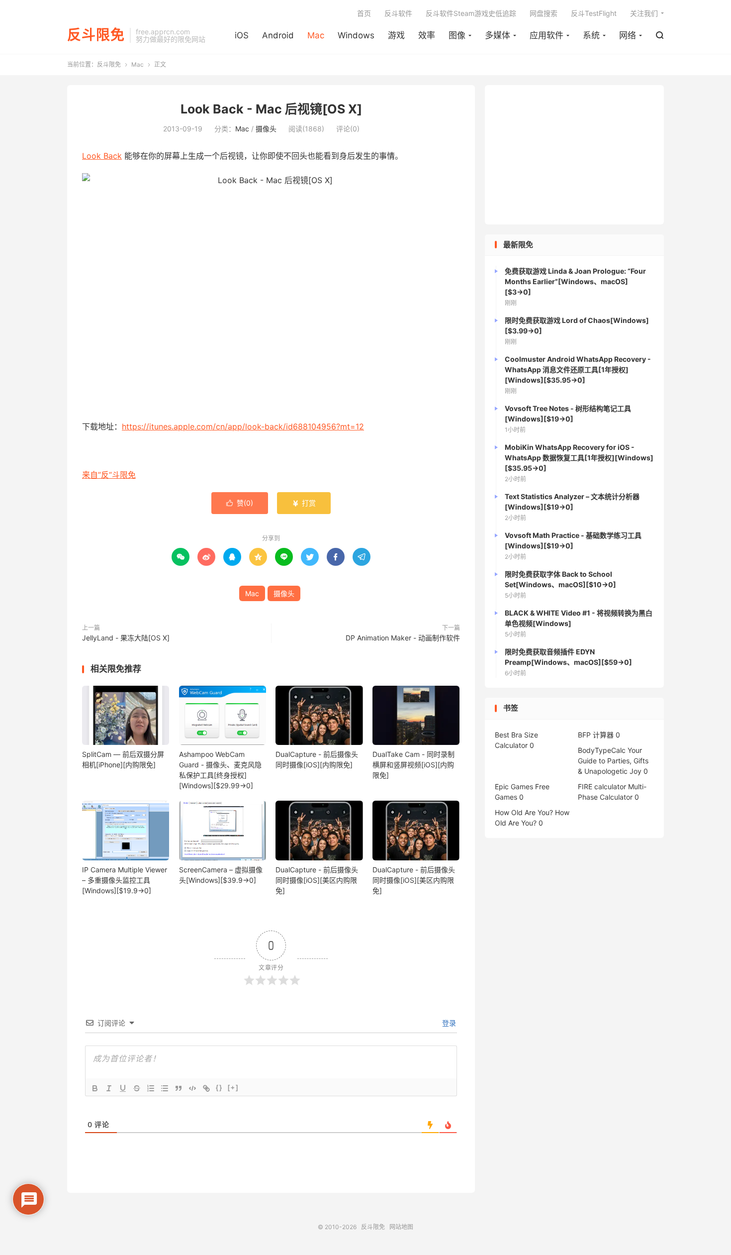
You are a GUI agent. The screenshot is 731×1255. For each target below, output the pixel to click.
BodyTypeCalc (602, 750)
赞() (239, 503)
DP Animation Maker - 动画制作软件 (403, 637)
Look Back (102, 156)
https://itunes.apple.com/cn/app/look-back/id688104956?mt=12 (243, 426)
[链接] (206, 1088)
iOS (242, 35)
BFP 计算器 (596, 735)
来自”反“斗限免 (109, 475)
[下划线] (123, 1088)
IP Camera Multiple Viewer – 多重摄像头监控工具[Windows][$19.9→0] (124, 880)
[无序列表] (165, 1088)
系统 (591, 35)
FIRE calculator (602, 786)
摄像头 (266, 128)
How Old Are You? (524, 812)
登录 (448, 1023)
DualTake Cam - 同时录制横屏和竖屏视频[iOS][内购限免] (413, 764)
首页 (364, 13)
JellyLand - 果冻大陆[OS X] (126, 637)
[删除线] (137, 1088)
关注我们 (644, 13)
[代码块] (192, 1088)
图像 (457, 35)
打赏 (304, 503)
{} (219, 1087)
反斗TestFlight (594, 13)
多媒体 (497, 35)
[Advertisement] (574, 154)
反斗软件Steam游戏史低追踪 (471, 13)
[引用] (178, 1088)
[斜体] (109, 1088)
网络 (627, 35)
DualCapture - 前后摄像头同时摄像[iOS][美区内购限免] (316, 880)
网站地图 (401, 1227)
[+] (233, 1087)
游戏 (396, 35)
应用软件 (546, 35)
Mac (315, 35)
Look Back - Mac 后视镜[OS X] (271, 109)
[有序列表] (151, 1088)
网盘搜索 (543, 13)
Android (278, 35)
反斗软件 (398, 13)
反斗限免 (96, 35)
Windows (356, 35)
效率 (426, 35)
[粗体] (95, 1088)
